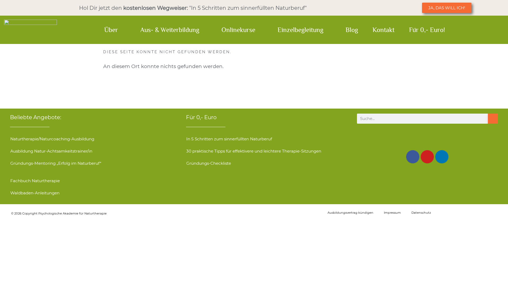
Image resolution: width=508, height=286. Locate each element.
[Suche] (493, 119)
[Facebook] (412, 156)
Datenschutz (421, 213)
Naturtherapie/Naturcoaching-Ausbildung (52, 138)
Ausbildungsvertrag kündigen (350, 213)
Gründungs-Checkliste (208, 163)
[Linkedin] (441, 156)
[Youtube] (427, 156)
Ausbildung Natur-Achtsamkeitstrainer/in (51, 151)
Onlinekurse (238, 29)
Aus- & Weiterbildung (169, 29)
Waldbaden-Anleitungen (35, 192)
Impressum (392, 213)
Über (111, 29)
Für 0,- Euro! (427, 29)
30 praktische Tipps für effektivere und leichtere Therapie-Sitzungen (253, 151)
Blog (352, 29)
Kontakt (383, 29)
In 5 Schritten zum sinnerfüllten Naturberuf (229, 138)
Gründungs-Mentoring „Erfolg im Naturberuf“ (55, 163)
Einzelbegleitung (300, 29)
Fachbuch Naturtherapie (35, 180)
